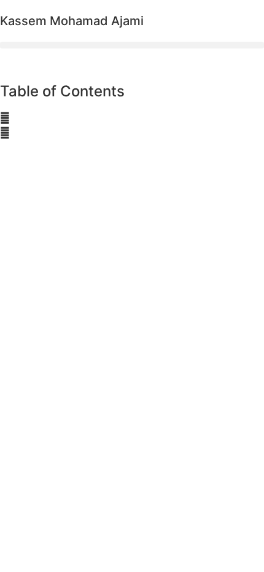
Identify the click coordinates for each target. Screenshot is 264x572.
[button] (132, 45)
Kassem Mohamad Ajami (72, 21)
